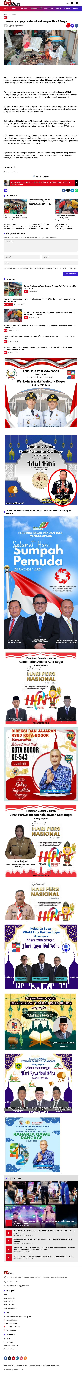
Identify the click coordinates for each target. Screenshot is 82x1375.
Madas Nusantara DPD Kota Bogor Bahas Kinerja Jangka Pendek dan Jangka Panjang (43, 1240)
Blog (5, 17)
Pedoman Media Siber (12, 1345)
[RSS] (25, 1358)
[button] (67, 3)
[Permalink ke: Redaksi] (6, 26)
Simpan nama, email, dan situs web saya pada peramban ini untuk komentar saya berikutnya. (42, 268)
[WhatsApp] (76, 190)
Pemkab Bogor (11, 1323)
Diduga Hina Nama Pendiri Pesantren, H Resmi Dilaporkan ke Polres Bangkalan (43, 1256)
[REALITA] (12, 3)
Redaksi (11, 25)
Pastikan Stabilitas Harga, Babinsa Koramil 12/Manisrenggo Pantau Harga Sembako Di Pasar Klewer (39, 226)
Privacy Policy (9, 1349)
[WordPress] (17, 1358)
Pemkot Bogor (11, 1330)
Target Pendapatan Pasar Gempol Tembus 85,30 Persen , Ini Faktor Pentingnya (15, 218)
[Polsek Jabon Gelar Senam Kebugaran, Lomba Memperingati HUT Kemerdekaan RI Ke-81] (66, 206)
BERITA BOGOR (9, 1301)
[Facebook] (64, 190)
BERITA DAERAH (9, 1298)
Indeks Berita (8, 1342)
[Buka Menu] (72, 3)
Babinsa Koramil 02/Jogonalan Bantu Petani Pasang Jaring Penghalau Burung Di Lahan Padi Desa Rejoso (14, 226)
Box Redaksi (8, 1339)
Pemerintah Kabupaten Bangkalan (19, 1317)
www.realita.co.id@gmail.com (18, 1286)
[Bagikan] (76, 26)
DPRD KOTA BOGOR (13, 1327)
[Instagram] (21, 1358)
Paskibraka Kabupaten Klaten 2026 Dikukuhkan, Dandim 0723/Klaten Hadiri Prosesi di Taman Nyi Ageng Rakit (40, 202)
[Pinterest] (13, 1358)
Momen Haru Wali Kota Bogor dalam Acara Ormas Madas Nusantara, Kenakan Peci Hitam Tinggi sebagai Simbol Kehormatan (44, 1248)
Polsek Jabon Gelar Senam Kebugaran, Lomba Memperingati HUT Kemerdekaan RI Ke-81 (65, 218)
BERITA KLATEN (8, 304)
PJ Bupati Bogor (12, 1320)
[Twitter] (68, 190)
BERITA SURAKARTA (10, 1308)
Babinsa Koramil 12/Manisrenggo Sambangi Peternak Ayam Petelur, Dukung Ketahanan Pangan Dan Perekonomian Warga (65, 226)
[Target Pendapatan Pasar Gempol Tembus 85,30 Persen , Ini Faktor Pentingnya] (15, 206)
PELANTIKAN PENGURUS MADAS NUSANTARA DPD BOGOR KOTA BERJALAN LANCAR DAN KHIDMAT (44, 1232)
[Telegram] (72, 190)
